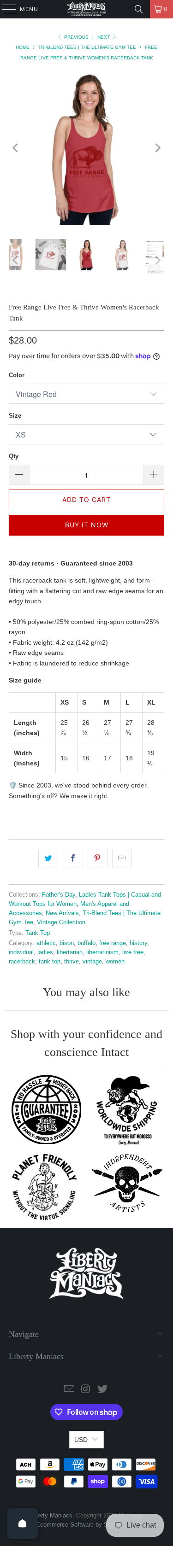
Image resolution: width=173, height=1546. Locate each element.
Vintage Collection (61, 922)
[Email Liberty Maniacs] (70, 1389)
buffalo (86, 943)
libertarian (70, 952)
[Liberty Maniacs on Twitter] (102, 1389)
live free (132, 952)
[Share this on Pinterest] (97, 858)
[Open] (22, 1523)
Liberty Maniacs (51, 1515)
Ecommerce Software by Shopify (80, 1524)
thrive (71, 961)
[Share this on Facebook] (73, 858)
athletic (46, 943)
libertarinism (102, 952)
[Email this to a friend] (122, 858)
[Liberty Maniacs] (86, 9)
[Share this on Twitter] (48, 858)
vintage (92, 961)
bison (67, 943)
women (115, 961)
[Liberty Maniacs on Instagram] (86, 1389)
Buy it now (86, 525)
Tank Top (37, 933)
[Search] (139, 9)
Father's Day (58, 895)
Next (104, 37)
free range (112, 943)
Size (15, 415)
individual (21, 952)
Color (16, 375)
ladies (45, 952)
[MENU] (5, 9)
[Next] (157, 147)
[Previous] (15, 147)
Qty (13, 456)
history (138, 943)
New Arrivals (62, 913)
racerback (22, 961)
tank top (49, 961)
